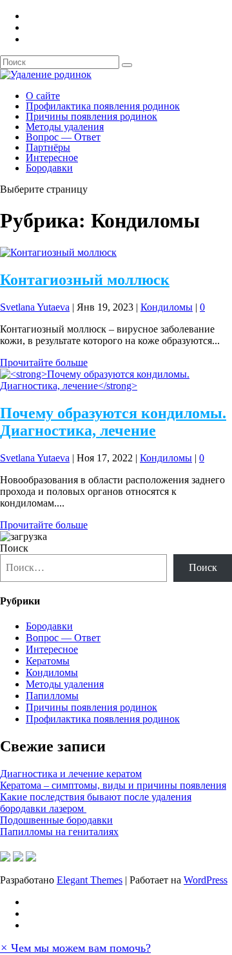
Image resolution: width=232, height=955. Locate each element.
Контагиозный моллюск (84, 279)
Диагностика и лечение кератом (71, 773)
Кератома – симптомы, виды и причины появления (113, 785)
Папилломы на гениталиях (59, 831)
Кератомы (48, 660)
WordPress (205, 879)
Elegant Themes (89, 879)
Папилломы (52, 695)
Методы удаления (65, 126)
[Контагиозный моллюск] (58, 252)
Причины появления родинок (91, 116)
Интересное (52, 157)
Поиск (14, 548)
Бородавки (49, 167)
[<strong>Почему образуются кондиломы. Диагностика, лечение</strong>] (116, 385)
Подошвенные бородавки (56, 820)
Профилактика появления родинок (103, 106)
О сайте (43, 95)
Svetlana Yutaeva (35, 307)
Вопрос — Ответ (63, 136)
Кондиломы (166, 307)
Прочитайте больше (44, 362)
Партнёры (48, 147)
